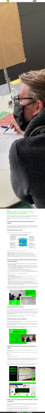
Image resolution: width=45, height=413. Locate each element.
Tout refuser (22, 412)
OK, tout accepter (18, 412)
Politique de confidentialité (29, 412)
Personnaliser (25, 412)
